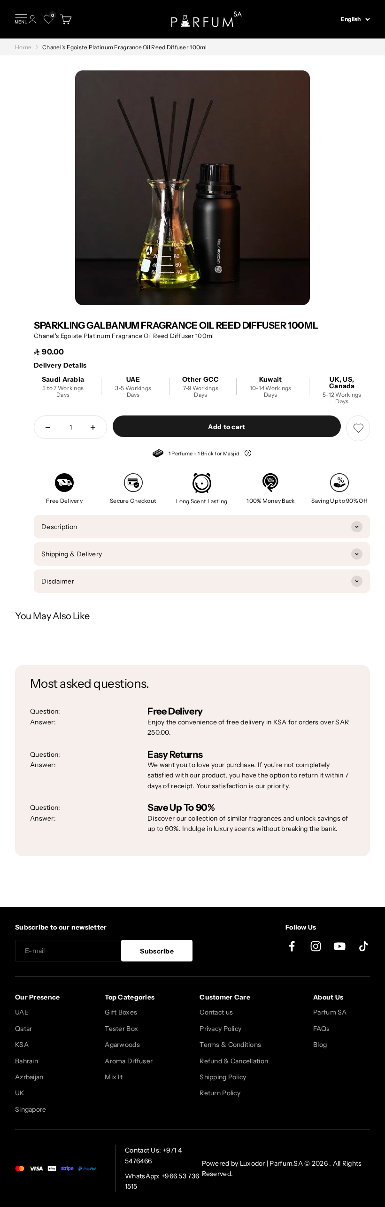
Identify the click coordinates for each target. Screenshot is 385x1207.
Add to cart (226, 427)
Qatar (23, 1028)
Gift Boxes (121, 1012)
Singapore (30, 1109)
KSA (22, 1044)
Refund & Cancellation (234, 1061)
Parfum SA (330, 1012)
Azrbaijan (29, 1077)
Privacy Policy (220, 1028)
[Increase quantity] (93, 427)
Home (23, 47)
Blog (320, 1044)
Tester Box (121, 1028)
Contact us (216, 1012)
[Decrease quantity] (48, 427)
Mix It (114, 1077)
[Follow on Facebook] (291, 946)
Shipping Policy (223, 1077)
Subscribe (157, 951)
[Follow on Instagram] (315, 946)
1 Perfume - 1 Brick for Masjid (196, 454)
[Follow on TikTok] (363, 946)
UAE (22, 1012)
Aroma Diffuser (129, 1061)
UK (20, 1093)
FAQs (321, 1028)
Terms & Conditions (230, 1044)
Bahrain (26, 1061)
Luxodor (252, 1163)
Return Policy (220, 1093)
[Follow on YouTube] (339, 946)
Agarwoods (122, 1044)
